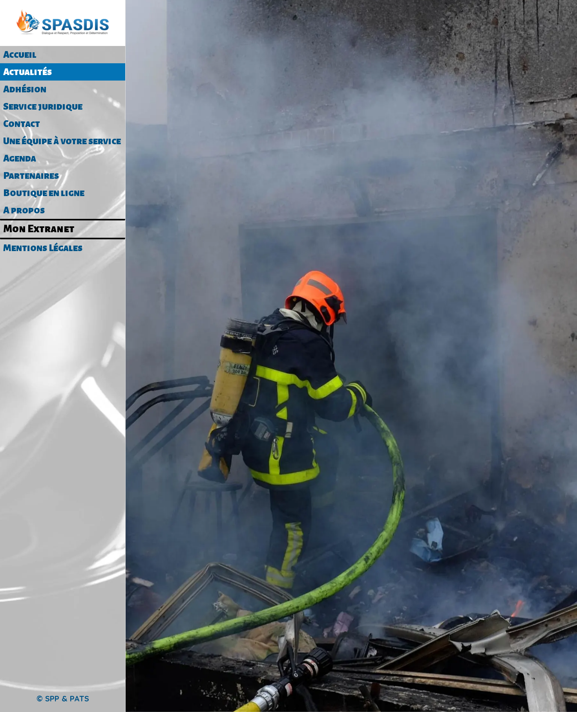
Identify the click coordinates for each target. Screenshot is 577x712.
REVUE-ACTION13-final (344, 690)
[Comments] (351, 127)
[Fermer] (141, 12)
